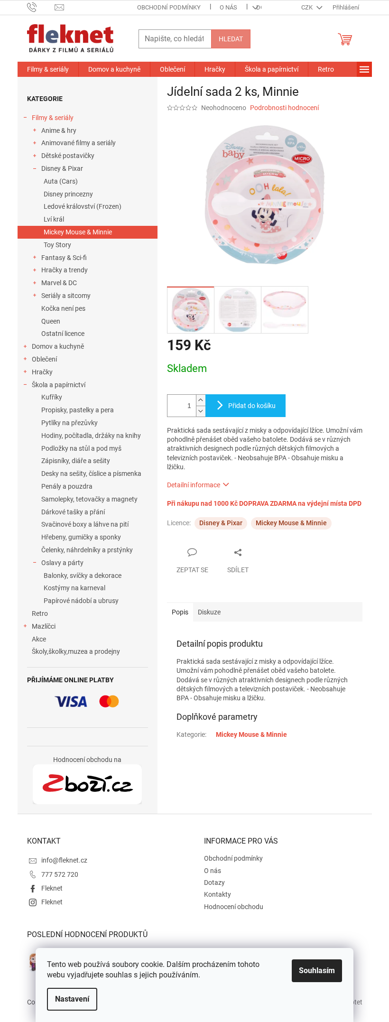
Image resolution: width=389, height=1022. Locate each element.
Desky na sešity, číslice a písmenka (91, 473)
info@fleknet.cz (64, 860)
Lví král (54, 219)
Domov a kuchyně (58, 346)
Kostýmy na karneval (74, 588)
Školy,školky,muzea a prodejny (76, 651)
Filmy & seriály (53, 117)
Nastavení (72, 998)
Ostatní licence (62, 333)
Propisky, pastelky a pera (77, 410)
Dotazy (214, 882)
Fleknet (52, 888)
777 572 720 (59, 874)
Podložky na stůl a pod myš (81, 448)
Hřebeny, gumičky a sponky (81, 537)
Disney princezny (68, 194)
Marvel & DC (59, 283)
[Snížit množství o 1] (200, 411)
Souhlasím (317, 970)
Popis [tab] (180, 612)
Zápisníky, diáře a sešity (75, 461)
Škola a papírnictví (58, 385)
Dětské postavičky (67, 155)
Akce (39, 639)
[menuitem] (48, 69)
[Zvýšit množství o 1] (200, 400)
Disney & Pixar (62, 168)
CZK (307, 7)
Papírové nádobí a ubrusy (81, 600)
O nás (228, 7)
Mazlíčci (44, 626)
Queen (50, 321)
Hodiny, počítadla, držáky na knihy (91, 435)
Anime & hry (58, 130)
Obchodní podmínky (169, 7)
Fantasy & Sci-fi (64, 257)
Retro (40, 613)
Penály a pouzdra (67, 486)
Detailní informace (193, 485)
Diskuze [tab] (209, 612)
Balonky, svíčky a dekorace (82, 575)
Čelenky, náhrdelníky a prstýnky (87, 550)
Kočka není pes (63, 308)
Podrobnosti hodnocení (284, 107)
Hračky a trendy (64, 270)
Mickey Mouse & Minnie (78, 232)
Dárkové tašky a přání (73, 512)
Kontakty (217, 894)
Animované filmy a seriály (78, 143)
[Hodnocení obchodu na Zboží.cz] (87, 784)
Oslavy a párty (62, 563)
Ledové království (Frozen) (82, 206)
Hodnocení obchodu (233, 907)
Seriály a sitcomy (66, 295)
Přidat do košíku (252, 405)
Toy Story (57, 245)
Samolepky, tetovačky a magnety (89, 499)
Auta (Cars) (61, 181)
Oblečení (44, 359)
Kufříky (51, 397)
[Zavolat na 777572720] (41, 6)
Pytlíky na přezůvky (69, 423)
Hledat (231, 39)
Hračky (42, 372)
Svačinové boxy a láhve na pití (85, 524)
